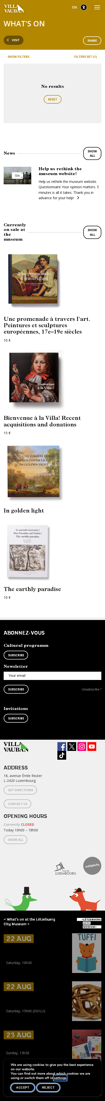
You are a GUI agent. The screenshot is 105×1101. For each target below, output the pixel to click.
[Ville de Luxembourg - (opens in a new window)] (61, 866)
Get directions (20, 790)
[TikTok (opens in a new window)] (61, 755)
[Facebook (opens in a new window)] (61, 746)
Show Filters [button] (18, 57)
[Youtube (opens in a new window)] (91, 746)
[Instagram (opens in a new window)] (81, 746)
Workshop (12, 968)
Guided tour (13, 1016)
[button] (21, 907)
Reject (48, 1087)
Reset (52, 99)
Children (11, 973)
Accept (22, 1087)
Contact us (17, 804)
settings (60, 1078)
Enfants (25, 973)
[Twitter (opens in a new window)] (71, 746)
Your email (17, 675)
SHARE (92, 41)
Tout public (36, 1021)
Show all (92, 153)
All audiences (15, 1021)
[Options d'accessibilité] (84, 7)
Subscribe (16, 655)
